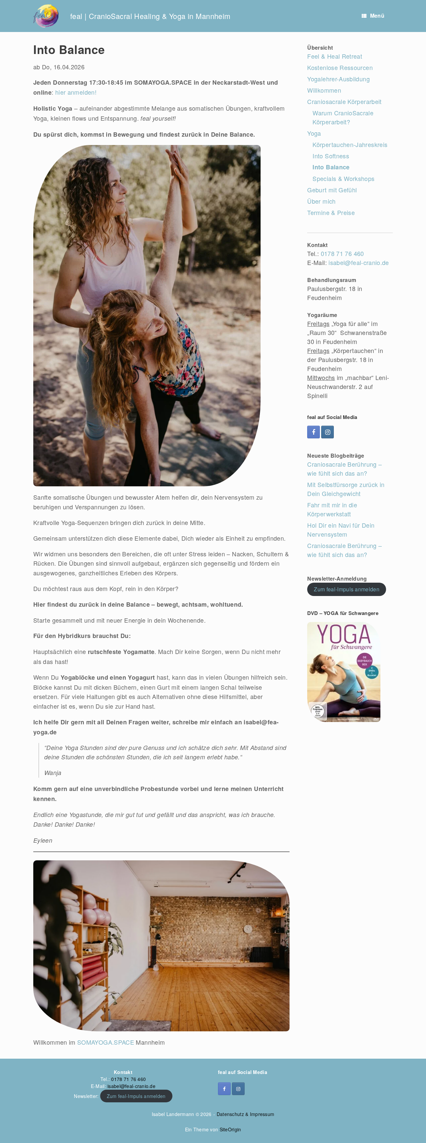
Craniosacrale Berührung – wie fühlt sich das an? (344, 468)
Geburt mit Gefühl (332, 189)
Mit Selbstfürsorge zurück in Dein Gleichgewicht (345, 489)
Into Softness (331, 155)
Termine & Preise (331, 212)
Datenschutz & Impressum (245, 1114)
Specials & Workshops (343, 178)
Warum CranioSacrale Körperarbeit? (343, 117)
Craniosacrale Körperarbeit (344, 101)
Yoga (314, 133)
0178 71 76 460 (342, 253)
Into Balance (331, 167)
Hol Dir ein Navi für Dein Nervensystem (340, 529)
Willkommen (324, 90)
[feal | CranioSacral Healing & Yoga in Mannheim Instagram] (327, 432)
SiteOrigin (230, 1129)
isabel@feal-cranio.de (358, 262)
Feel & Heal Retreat (334, 56)
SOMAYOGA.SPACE (106, 1042)
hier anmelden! (76, 92)
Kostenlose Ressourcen (340, 67)
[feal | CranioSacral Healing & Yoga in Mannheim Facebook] (313, 432)
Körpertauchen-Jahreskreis (350, 144)
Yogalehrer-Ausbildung (338, 78)
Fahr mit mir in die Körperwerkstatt (332, 509)
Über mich (321, 201)
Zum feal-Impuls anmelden (346, 589)
